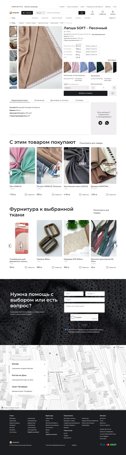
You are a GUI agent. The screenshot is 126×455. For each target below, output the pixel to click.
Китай (65, 433)
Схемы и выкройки (72, 7)
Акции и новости (105, 425)
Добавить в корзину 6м (91, 51)
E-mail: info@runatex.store (108, 434)
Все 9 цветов (112, 60)
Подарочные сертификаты (95, 7)
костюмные (13, 432)
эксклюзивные (32, 430)
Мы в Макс (103, 438)
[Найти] (81, 13)
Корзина (112, 14)
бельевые (35, 18)
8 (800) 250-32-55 (17, 7)
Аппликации (49, 427)
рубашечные (31, 423)
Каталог (28, 13)
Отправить (84, 325)
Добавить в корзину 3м (91, 48)
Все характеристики (98, 34)
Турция (66, 435)
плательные (31, 418)
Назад (13, 23)
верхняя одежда (57, 18)
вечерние (69, 18)
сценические (32, 427)
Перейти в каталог (33, 432)
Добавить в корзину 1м (91, 46)
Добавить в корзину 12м (91, 54)
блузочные (45, 18)
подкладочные (32, 421)
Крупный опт (67, 438)
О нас (101, 421)
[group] (22, 171)
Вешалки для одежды (52, 425)
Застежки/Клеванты (52, 423)
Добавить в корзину (85, 93)
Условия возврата (69, 425)
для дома (87, 18)
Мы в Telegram (104, 436)
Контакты (103, 418)
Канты (47, 421)
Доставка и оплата (69, 418)
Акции (82, 7)
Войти (92, 14)
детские (78, 18)
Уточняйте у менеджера (78, 79)
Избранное (102, 14)
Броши (48, 430)
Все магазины (95, 75)
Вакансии (103, 423)
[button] (10, 173)
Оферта (74, 445)
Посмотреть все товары (91, 143)
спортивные (31, 425)
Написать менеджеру (31, 7)
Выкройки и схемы (69, 421)
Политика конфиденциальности (55, 445)
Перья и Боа (49, 418)
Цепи (47, 432)
